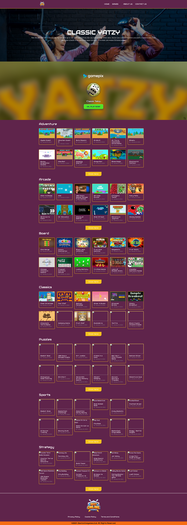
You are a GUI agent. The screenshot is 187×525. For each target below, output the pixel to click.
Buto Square (81, 140)
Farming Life (63, 456)
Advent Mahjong (97, 377)
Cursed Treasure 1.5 (81, 475)
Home (106, 4)
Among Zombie (135, 217)
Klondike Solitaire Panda (135, 270)
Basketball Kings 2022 (116, 431)
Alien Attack (99, 217)
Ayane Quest (46, 140)
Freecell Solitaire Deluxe (61, 270)
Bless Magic (116, 161)
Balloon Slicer (135, 356)
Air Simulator (63, 217)
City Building (63, 474)
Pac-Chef (62, 303)
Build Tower (81, 463)
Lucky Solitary (82, 269)
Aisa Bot (61, 161)
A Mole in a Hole (98, 356)
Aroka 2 (97, 140)
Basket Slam (46, 411)
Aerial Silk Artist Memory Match (82, 378)
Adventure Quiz (135, 377)
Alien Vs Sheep (46, 196)
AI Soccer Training (44, 431)
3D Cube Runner (97, 196)
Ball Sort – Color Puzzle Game (117, 357)
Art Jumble (80, 356)
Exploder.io (98, 323)
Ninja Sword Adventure (98, 459)
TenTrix (115, 323)
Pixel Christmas (47, 303)
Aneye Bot (98, 161)
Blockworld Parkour (133, 162)
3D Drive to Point (45, 217)
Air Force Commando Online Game (116, 142)
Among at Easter (80, 217)
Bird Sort (62, 377)
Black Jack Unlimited (80, 250)
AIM (59, 196)
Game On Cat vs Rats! (82, 426)
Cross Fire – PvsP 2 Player (135, 457)
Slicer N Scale (99, 303)
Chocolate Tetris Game (45, 324)
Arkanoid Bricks (115, 304)
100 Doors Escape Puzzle (64, 356)
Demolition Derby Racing (81, 412)
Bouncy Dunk (63, 431)
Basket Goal (45, 356)
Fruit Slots (133, 249)
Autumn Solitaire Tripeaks (115, 378)
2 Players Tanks (115, 196)
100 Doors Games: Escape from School (82, 197)
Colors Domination (62, 250)
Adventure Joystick (116, 217)
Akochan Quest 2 (64, 141)
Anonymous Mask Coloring (46, 377)
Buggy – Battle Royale (135, 431)
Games (115, 4)
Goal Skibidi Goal (98, 404)
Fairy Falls (133, 196)
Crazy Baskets (117, 411)
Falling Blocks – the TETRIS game (118, 476)
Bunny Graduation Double (45, 163)
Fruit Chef (80, 323)
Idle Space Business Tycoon (45, 478)
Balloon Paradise (79, 304)
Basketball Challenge (62, 412)
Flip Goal (97, 423)
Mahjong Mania (64, 323)
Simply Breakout (133, 304)
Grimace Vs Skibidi (98, 475)
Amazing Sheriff (79, 162)
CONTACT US (141, 4)
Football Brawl (135, 404)
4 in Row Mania (100, 269)
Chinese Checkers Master (44, 270)
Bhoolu (132, 140)
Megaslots (116, 249)
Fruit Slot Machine (98, 250)
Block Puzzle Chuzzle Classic (135, 324)
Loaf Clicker (134, 474)
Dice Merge (45, 249)
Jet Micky (116, 456)
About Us (127, 4)
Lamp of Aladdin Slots (117, 270)
